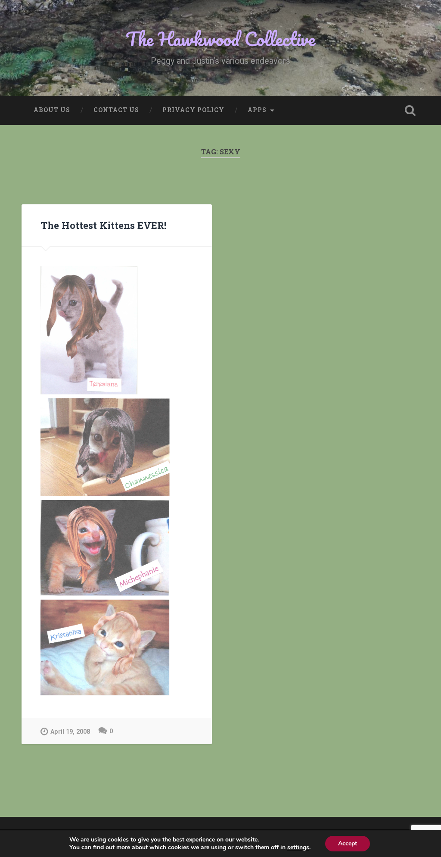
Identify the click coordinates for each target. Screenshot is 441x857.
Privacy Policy (193, 110)
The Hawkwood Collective (220, 38)
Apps (257, 110)
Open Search (410, 110)
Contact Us (116, 110)
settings (298, 847)
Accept (347, 843)
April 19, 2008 (70, 731)
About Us (52, 110)
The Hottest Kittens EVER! (103, 225)
